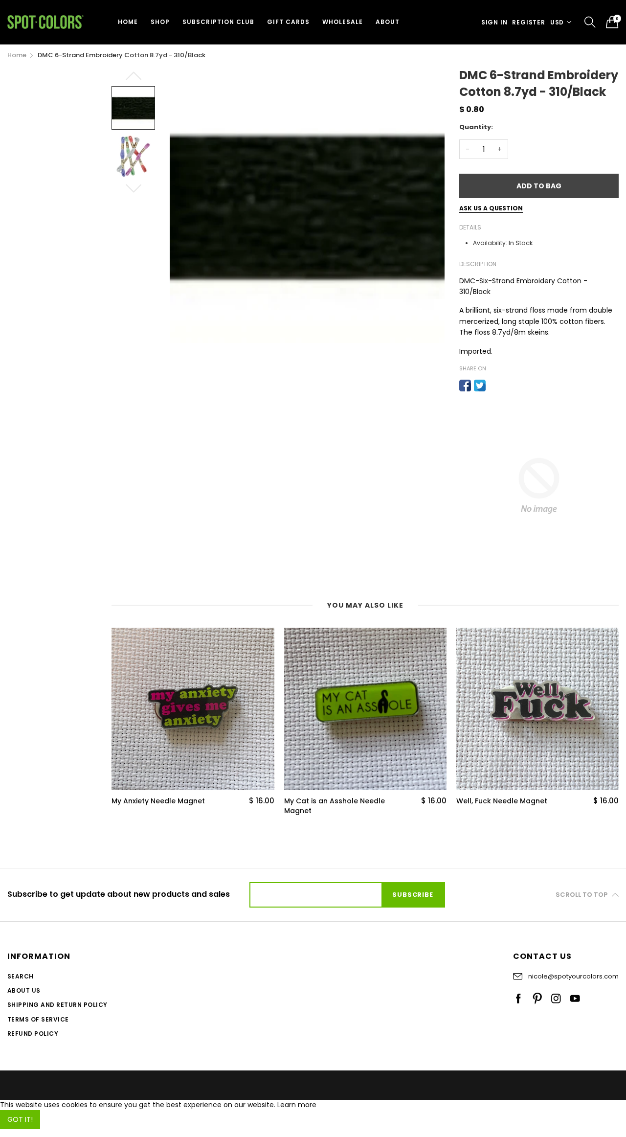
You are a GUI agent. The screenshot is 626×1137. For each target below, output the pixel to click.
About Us (24, 990)
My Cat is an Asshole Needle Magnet (334, 806)
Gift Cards (288, 22)
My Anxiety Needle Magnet (158, 801)
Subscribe (412, 894)
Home (128, 22)
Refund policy (32, 1033)
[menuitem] (128, 22)
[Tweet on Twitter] (480, 385)
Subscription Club (218, 22)
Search (20, 976)
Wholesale (342, 22)
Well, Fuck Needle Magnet (501, 801)
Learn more (296, 1105)
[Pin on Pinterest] (494, 385)
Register (528, 22)
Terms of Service (38, 1019)
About (388, 22)
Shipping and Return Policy (57, 1005)
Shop (160, 22)
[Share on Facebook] (465, 385)
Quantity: (476, 127)
